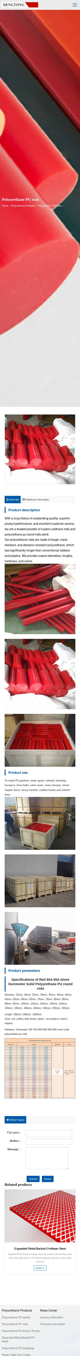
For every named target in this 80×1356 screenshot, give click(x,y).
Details (39, 1268)
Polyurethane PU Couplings (18, 1348)
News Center (48, 1310)
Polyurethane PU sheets (16, 1317)
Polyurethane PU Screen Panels (21, 1331)
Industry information (51, 1317)
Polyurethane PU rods (49, 205)
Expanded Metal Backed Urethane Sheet (40, 1248)
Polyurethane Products (23, 205)
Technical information (52, 1324)
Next (70, 452)
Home (5, 205)
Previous (9, 452)
